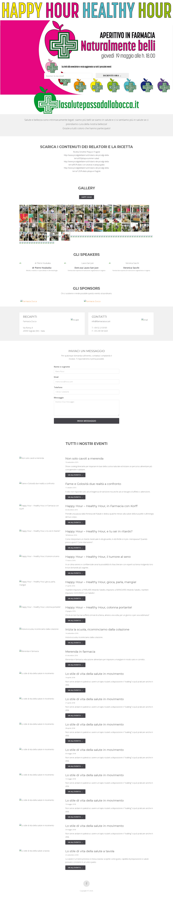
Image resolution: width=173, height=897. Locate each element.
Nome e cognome (62, 366)
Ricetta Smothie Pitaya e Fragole (86, 152)
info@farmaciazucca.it (101, 321)
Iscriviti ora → (112, 75)
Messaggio (59, 397)
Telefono (58, 387)
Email (56, 377)
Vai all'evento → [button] (75, 475)
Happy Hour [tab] (86, 197)
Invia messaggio (86, 420)
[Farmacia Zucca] (54, 301)
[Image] (24, 209)
